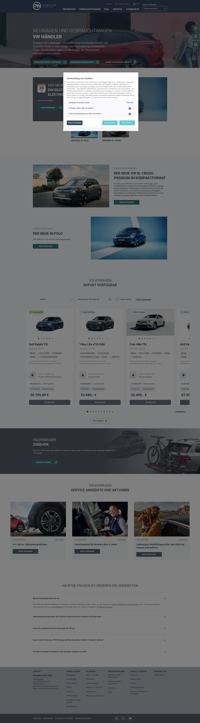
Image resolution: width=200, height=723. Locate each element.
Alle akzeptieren (127, 123)
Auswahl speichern (110, 123)
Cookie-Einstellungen (74, 123)
